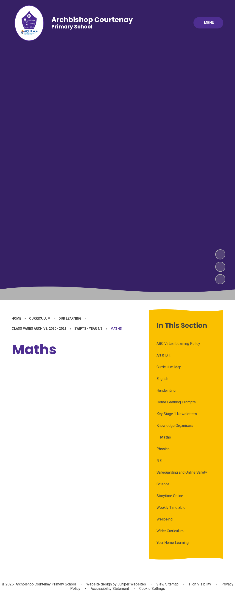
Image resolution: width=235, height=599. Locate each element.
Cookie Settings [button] (152, 588)
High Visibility (200, 584)
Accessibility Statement (110, 588)
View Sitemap (167, 584)
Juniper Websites (131, 584)
